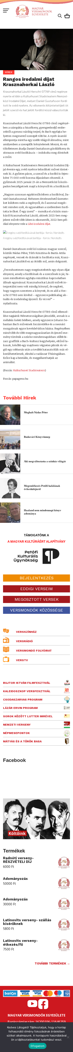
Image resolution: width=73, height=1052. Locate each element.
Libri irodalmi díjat (39, 224)
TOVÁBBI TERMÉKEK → (52, 963)
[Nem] (68, 1037)
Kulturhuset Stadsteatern (29, 370)
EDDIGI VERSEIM (36, 588)
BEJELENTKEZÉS (37, 577)
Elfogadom (37, 1046)
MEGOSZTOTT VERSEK (37, 599)
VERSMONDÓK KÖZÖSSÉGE (36, 610)
